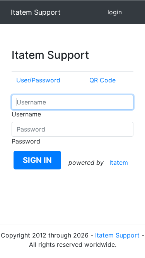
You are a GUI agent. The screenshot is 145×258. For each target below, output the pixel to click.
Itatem (118, 162)
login (114, 12)
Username (26, 114)
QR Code (102, 80)
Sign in (37, 160)
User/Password (38, 80)
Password (26, 141)
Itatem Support (117, 235)
